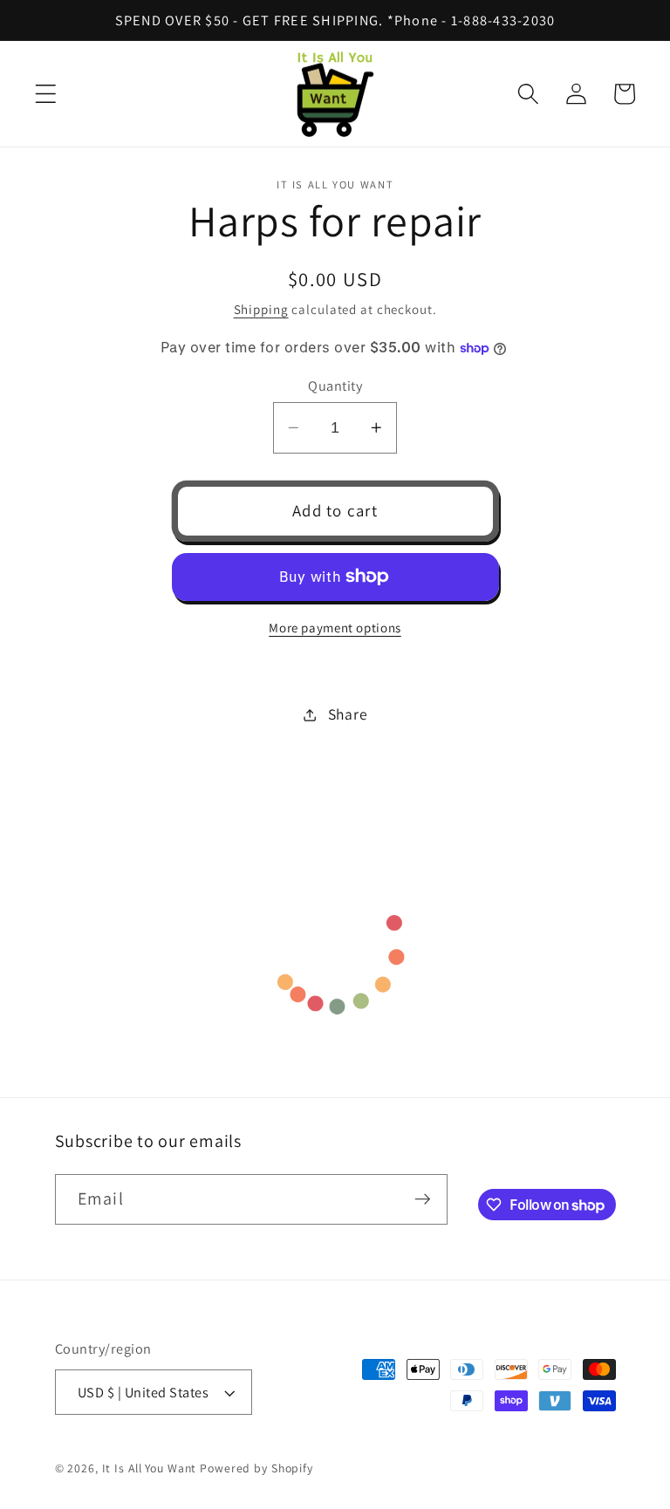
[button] (46, 94)
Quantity (335, 385)
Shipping (261, 309)
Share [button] (348, 714)
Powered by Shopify (256, 1468)
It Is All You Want (149, 1468)
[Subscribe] (423, 1199)
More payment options (335, 627)
